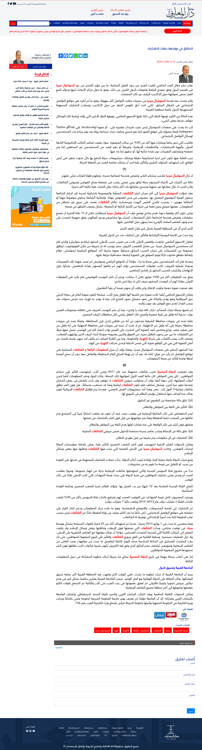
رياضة (113, 23)
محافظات (156, 23)
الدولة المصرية (166, 371)
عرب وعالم (144, 23)
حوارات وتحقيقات (129, 735)
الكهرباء (143, 338)
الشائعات (127, 193)
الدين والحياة (131, 23)
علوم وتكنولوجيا (70, 23)
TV (105, 735)
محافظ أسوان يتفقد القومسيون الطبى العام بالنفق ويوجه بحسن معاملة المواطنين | (122, 31)
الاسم (192, 662)
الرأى (68, 732)
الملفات (56, 23)
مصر (179, 23)
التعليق (192, 695)
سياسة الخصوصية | (38, 3)
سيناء (189, 527)
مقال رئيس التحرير (184, 61)
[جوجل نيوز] (184, 616)
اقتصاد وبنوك (169, 23)
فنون (82, 23)
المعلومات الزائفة (97, 349)
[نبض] (159, 615)
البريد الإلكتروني (189, 674)
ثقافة (121, 23)
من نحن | (19, 3)
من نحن (69, 735)
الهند (116, 630)
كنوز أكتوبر (95, 735)
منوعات (90, 23)
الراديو (114, 735)
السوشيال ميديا (65, 85)
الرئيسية (186, 23)
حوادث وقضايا (102, 23)
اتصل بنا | (27, 3)
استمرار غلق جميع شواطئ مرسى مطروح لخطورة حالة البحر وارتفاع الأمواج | (52, 31)
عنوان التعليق (190, 683)
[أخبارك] (171, 614)
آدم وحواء (81, 735)
